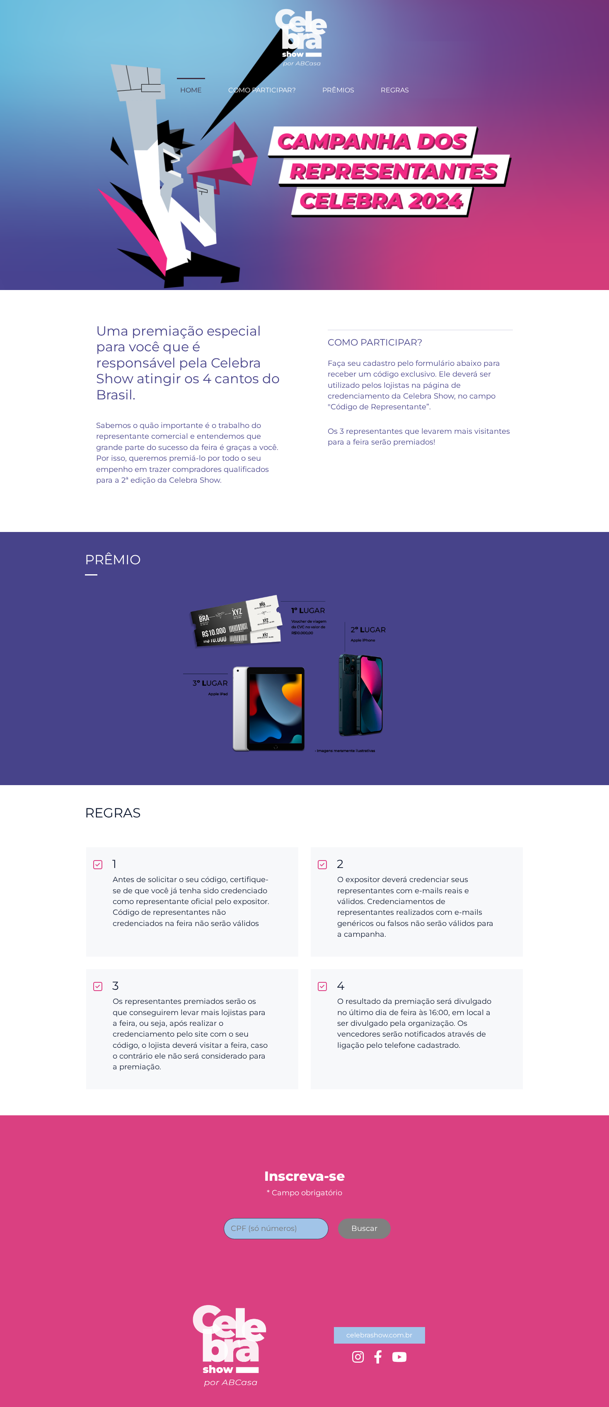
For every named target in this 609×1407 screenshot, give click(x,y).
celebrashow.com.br (379, 1335)
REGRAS (395, 90)
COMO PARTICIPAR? (262, 90)
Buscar (364, 1228)
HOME (191, 90)
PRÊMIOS (338, 90)
